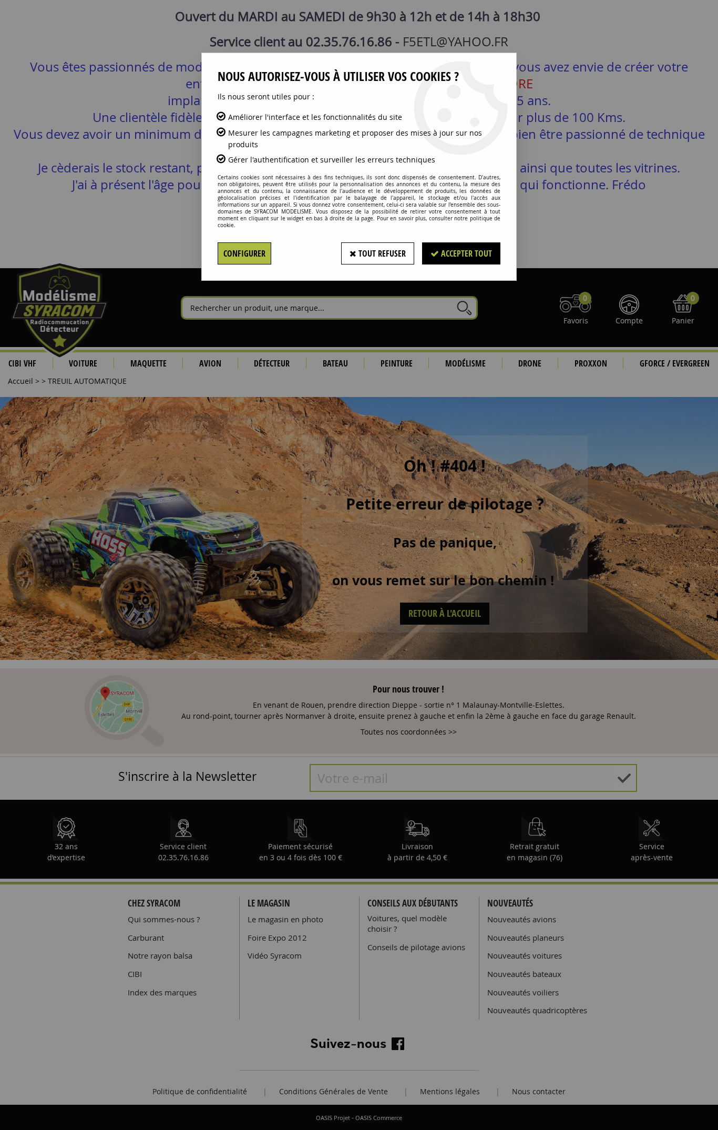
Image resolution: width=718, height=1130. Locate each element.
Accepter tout (465, 253)
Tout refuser (381, 253)
